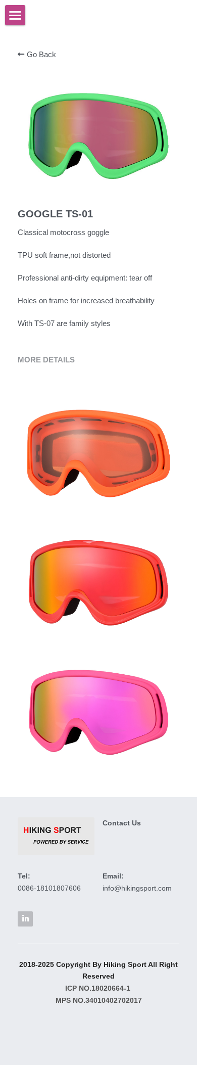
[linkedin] (25, 919)
